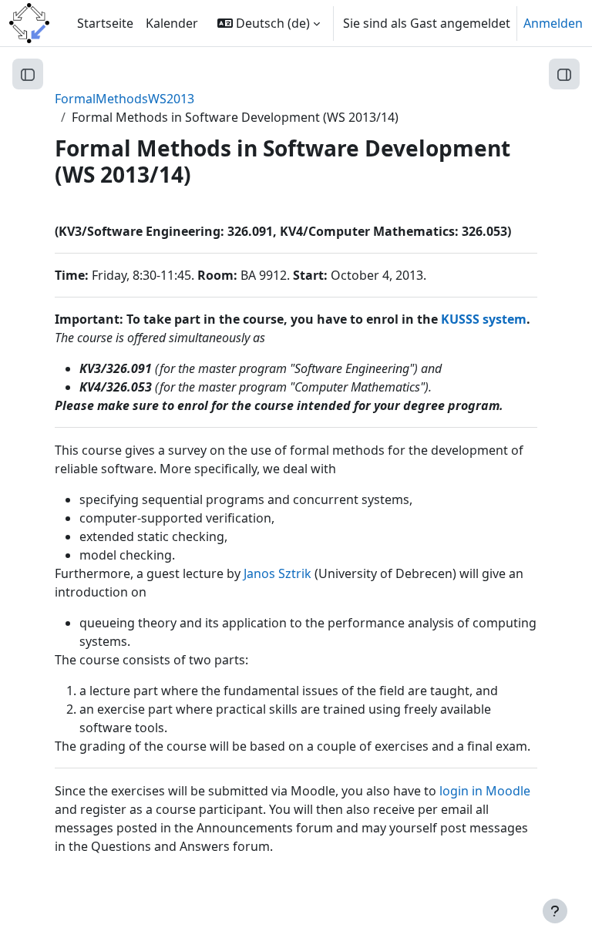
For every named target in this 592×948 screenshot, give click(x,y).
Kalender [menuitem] (172, 23)
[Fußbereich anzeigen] (555, 911)
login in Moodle (484, 790)
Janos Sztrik (277, 573)
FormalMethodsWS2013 (124, 98)
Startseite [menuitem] (105, 23)
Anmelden (553, 23)
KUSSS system (483, 319)
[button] (268, 23)
